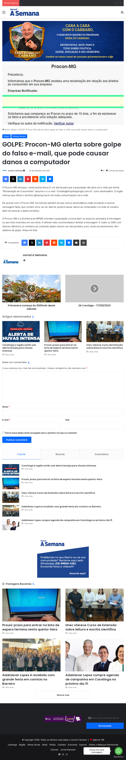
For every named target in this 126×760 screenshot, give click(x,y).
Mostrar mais (63, 695)
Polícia (52, 744)
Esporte (83, 744)
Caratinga (12, 744)
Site (67, 420)
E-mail (6, 420)
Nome (6, 407)
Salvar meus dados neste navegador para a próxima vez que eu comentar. (41, 433)
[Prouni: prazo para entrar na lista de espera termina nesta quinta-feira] (63, 331)
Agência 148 (98, 740)
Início (7, 129)
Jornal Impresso (68, 749)
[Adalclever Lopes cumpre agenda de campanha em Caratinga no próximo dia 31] (10, 524)
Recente (60, 454)
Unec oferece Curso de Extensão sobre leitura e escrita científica (52, 3)
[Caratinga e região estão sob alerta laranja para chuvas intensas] (21, 331)
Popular (21, 454)
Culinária (62, 744)
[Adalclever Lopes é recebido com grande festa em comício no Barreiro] (10, 511)
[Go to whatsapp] (118, 751)
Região (22, 744)
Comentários (102, 454)
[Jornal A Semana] (24, 12)
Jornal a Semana (15, 170)
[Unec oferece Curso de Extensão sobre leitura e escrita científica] (105, 331)
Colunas (54, 749)
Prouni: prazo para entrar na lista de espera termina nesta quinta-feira (61, 347)
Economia (72, 744)
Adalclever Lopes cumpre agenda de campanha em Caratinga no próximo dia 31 (67, 520)
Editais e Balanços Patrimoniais (103, 744)
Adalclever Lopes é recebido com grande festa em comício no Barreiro (61, 506)
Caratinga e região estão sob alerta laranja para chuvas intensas (19, 347)
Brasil (13, 129)
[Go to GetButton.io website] (119, 757)
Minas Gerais (19, 136)
